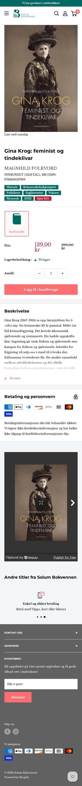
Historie (12, 187)
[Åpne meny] (6, 13)
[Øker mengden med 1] (62, 273)
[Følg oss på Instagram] (16, 731)
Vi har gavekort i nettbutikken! (41, 3)
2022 (27, 198)
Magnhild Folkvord (30, 168)
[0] (74, 13)
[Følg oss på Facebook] (7, 731)
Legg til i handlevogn (41, 290)
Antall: (9, 273)
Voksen (54, 192)
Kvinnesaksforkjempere (39, 187)
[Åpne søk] (56, 13)
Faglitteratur (34, 192)
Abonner (18, 697)
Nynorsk (13, 198)
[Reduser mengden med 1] (39, 273)
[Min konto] (65, 13)
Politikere (13, 192)
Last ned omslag (16, 134)
